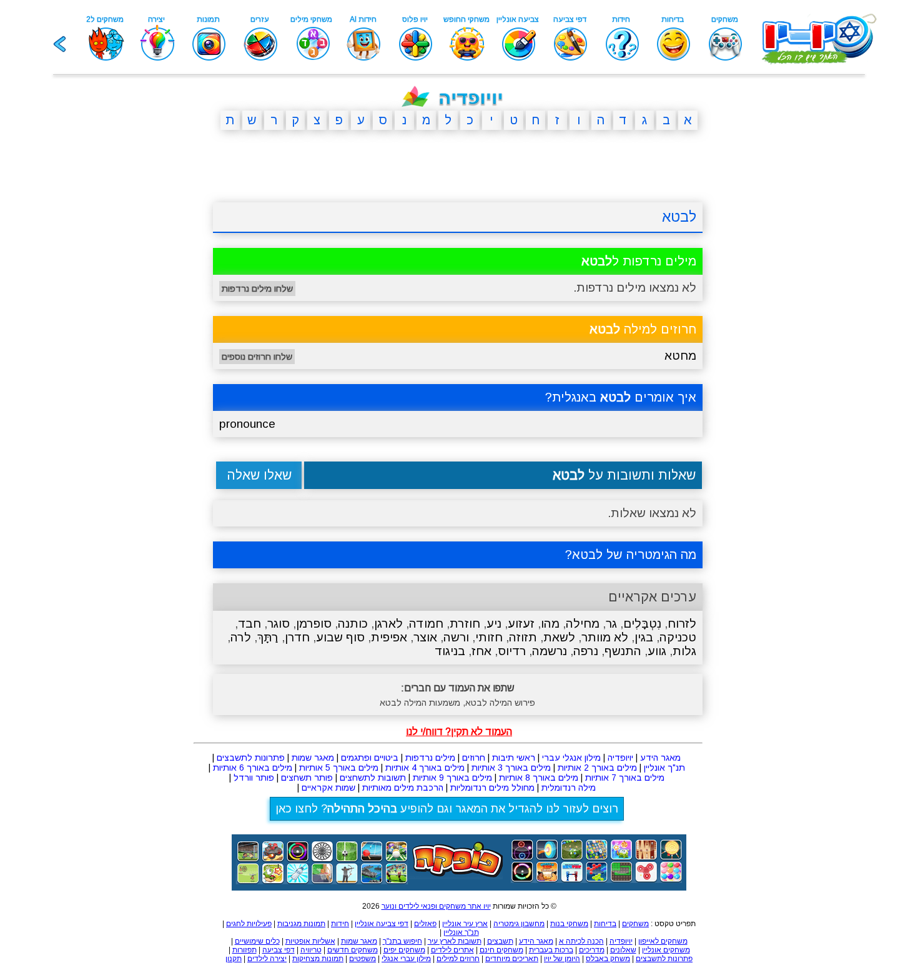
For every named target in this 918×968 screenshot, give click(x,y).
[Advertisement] (153, 333)
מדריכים (592, 950)
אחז (481, 651)
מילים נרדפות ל (638, 261)
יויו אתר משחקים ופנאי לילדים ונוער (436, 906)
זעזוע (521, 623)
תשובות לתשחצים (373, 778)
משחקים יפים (404, 950)
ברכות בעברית (551, 950)
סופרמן (314, 623)
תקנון (233, 958)
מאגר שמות (313, 758)
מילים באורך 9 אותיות (452, 778)
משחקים (635, 923)
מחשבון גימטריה (519, 923)
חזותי (489, 637)
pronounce (247, 423)
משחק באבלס (608, 958)
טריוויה (311, 950)
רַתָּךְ (268, 637)
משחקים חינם (501, 950)
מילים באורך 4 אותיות (425, 768)
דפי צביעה (278, 950)
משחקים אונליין (666, 950)
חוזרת (465, 623)
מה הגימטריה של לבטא (634, 554)
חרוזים (473, 758)
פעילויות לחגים (249, 923)
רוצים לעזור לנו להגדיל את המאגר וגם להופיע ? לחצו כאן (446, 809)
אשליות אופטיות (310, 941)
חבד (249, 623)
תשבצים (500, 941)
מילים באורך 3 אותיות (511, 768)
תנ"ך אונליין (664, 768)
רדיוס (512, 651)
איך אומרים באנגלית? (620, 397)
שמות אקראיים (328, 788)
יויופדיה (620, 758)
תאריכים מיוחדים (511, 958)
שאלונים (623, 950)
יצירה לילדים (267, 958)
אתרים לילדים (452, 950)
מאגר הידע (660, 758)
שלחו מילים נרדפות (257, 289)
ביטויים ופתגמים (369, 758)
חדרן (297, 637)
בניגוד (450, 651)
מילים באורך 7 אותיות (624, 778)
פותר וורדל (254, 778)
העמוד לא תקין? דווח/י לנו (459, 731)
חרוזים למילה (643, 329)
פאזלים (425, 923)
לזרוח (682, 623)
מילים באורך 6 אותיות (252, 768)
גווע (657, 651)
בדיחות (605, 923)
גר (611, 623)
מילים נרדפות (430, 758)
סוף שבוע (340, 637)
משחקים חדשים (352, 950)
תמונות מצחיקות (317, 958)
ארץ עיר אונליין (465, 923)
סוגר (278, 623)
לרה (240, 637)
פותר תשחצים (307, 778)
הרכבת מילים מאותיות (402, 788)
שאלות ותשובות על (624, 475)
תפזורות (244, 950)
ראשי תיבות (513, 758)
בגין (643, 637)
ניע (493, 623)
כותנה (353, 623)
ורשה (456, 637)
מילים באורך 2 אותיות (597, 768)
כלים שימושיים (257, 941)
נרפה (585, 651)
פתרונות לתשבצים (251, 758)
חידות (340, 923)
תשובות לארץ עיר (454, 941)
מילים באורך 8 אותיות (538, 778)
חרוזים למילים (458, 958)
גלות (684, 651)
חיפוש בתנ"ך (402, 941)
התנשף (623, 651)
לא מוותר (604, 637)
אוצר (425, 637)
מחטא (680, 355)
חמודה (426, 623)
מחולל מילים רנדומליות (492, 788)
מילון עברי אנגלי (406, 958)
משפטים (362, 958)
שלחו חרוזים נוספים (257, 357)
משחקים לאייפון (663, 941)
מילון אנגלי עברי (571, 758)
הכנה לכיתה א (581, 941)
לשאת (559, 637)
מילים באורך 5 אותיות (338, 768)
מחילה (583, 623)
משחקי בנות (569, 923)
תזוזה (523, 637)
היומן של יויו (562, 958)
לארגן (388, 623)
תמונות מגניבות (301, 923)
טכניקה (677, 637)
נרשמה (549, 651)
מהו (550, 623)
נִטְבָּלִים (642, 623)
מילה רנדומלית (568, 788)
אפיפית (389, 637)
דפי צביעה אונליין (381, 923)
